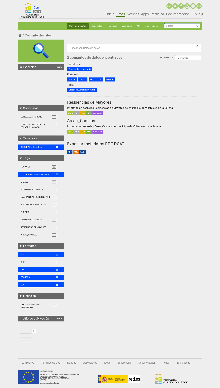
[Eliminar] (90, 69)
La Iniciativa (27, 362)
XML (76, 152)
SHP (77, 113)
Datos (120, 14)
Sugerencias (124, 362)
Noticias (133, 14)
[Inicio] (32, 10)
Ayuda (166, 362)
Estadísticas (183, 362)
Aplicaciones (90, 362)
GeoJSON (97, 113)
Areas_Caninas (81, 120)
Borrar (59, 67)
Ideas (107, 362)
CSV (83, 113)
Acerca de (127, 26)
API (138, 26)
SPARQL (197, 14)
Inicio (110, 14)
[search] (197, 46)
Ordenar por (166, 57)
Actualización (151, 26)
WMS (70, 113)
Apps (145, 14)
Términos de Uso (50, 362)
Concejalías (97, 26)
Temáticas (112, 26)
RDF (70, 152)
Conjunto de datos (77, 26)
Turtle (82, 152)
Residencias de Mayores (89, 102)
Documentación (178, 14)
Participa (157, 14)
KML (89, 113)
